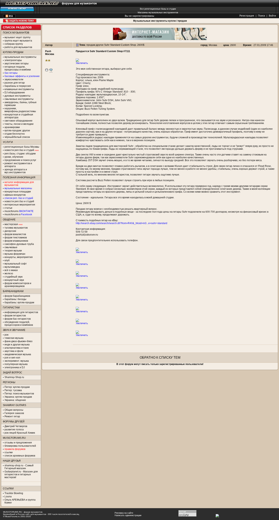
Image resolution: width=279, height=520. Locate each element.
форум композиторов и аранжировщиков (17, 285)
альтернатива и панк (16, 347)
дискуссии (10, 231)
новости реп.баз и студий (19, 201)
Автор (48, 45)
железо (8, 273)
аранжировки (12, 127)
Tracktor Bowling (13, 493)
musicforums (18, 211)
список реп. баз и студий (18, 198)
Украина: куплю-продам (18, 396)
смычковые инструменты (18, 99)
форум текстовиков (15, 237)
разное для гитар (14, 82)
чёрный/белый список (17, 137)
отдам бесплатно (14, 133)
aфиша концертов (15, 194)
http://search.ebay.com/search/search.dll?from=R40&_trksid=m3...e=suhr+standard (121, 223)
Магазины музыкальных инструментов (158, 12)
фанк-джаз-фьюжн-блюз (18, 341)
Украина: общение (15, 400)
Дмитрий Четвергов (15, 426)
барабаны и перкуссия (17, 86)
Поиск (261, 15)
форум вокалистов (15, 234)
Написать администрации (128, 515)
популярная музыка (16, 364)
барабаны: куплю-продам (19, 302)
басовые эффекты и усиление (22, 76)
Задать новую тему (19, 20)
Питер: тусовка (13, 390)
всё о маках (11, 270)
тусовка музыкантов (16, 227)
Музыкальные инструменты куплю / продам (160, 20)
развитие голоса (14, 429)
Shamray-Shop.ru (14, 377)
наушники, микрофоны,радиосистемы (20, 110)
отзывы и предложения (18, 442)
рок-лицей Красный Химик (19, 432)
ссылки (8, 452)
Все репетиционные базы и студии (158, 9)
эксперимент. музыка (16, 360)
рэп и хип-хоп (12, 357)
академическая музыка (17, 354)
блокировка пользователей (20, 445)
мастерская (11, 224)
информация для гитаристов (21, 312)
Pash (48, 51)
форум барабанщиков (17, 296)
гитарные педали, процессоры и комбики (17, 68)
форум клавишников (16, 240)
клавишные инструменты (19, 89)
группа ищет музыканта (18, 40)
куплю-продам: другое (17, 130)
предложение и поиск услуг (20, 160)
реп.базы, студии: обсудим (20, 153)
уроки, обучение (13, 156)
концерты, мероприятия (18, 257)
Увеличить (82, 63)
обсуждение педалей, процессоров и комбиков (18, 323)
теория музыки (13, 250)
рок (6, 334)
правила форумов (14, 449)
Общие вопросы (13, 409)
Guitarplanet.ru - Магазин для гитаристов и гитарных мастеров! (21, 474)
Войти (272, 15)
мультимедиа (12, 267)
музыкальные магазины (18, 188)
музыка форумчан (14, 253)
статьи (8, 207)
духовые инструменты (17, 95)
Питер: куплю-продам (17, 387)
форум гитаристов (15, 315)
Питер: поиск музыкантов (19, 393)
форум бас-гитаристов (17, 318)
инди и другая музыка (17, 344)
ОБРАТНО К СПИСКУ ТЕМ (160, 357)
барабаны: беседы (15, 299)
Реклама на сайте (124, 513)
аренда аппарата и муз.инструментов (15, 171)
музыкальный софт (15, 263)
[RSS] (9, 17)
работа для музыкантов (18, 47)
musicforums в (18, 214)
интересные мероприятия (19, 204)
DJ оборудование (14, 92)
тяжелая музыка (13, 338)
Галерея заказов (14, 413)
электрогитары (13, 60)
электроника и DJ (14, 367)
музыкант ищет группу (17, 37)
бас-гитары (11, 72)
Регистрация (246, 15)
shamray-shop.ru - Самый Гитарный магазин (18, 467)
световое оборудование (18, 120)
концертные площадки (17, 191)
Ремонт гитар (12, 416)
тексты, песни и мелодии (18, 124)
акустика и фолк (13, 351)
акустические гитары (16, 63)
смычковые (10, 247)
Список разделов (17, 27)
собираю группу (13, 43)
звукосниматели (13, 79)
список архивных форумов (19, 455)
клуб (7, 260)
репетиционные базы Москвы (21, 146)
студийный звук (13, 276)
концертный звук (14, 280)
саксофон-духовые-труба (19, 244)
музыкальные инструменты (20, 57)
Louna (8, 496)
